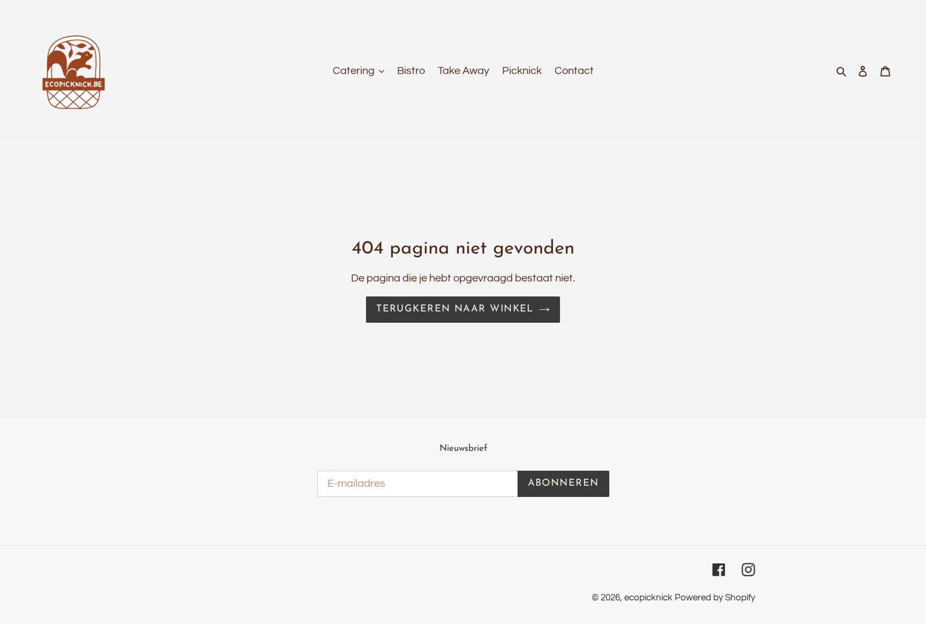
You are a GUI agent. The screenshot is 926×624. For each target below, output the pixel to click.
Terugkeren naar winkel (455, 309)
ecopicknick (648, 598)
